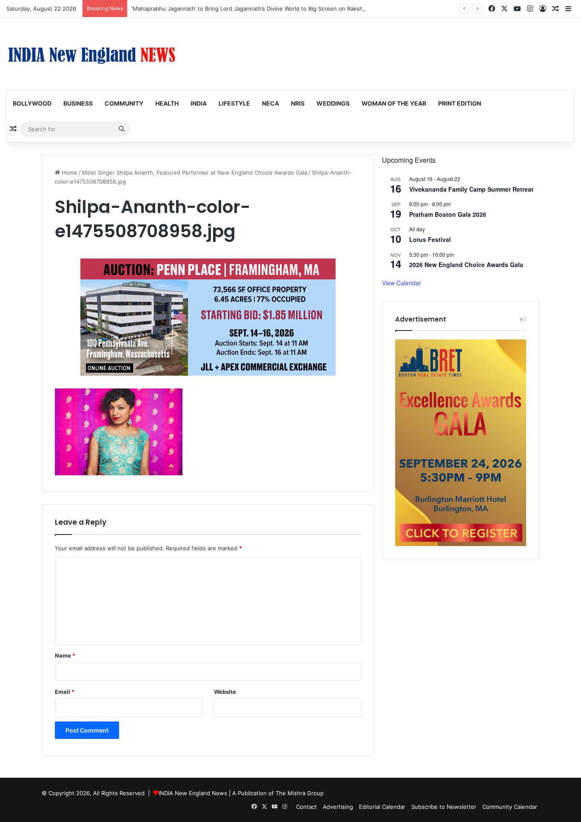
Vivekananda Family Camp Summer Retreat (471, 189)
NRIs (298, 103)
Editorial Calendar (382, 806)
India (199, 103)
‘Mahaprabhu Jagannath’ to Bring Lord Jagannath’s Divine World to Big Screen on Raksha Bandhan (260, 8)
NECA (270, 103)
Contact (306, 806)
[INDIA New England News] (91, 54)
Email (64, 691)
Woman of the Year (394, 103)
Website (225, 691)
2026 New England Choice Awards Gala (466, 264)
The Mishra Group (300, 793)
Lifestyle (234, 103)
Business (78, 103)
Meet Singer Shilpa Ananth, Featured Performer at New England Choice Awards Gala (194, 172)
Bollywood (32, 103)
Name (65, 655)
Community (124, 103)
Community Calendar (509, 806)
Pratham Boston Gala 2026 (447, 214)
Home (68, 172)
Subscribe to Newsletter (443, 806)
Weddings (333, 103)
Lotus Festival (430, 239)
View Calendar (401, 283)
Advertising (338, 806)
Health (167, 103)
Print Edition (459, 103)
